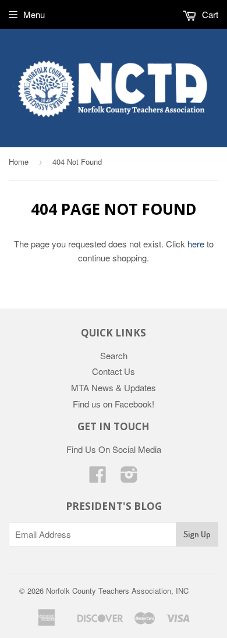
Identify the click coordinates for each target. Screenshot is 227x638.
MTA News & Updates (113, 387)
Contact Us (113, 371)
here (195, 244)
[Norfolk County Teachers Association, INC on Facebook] (98, 478)
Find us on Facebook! (113, 404)
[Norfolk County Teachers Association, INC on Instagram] (129, 478)
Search (113, 355)
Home (19, 161)
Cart (209, 14)
